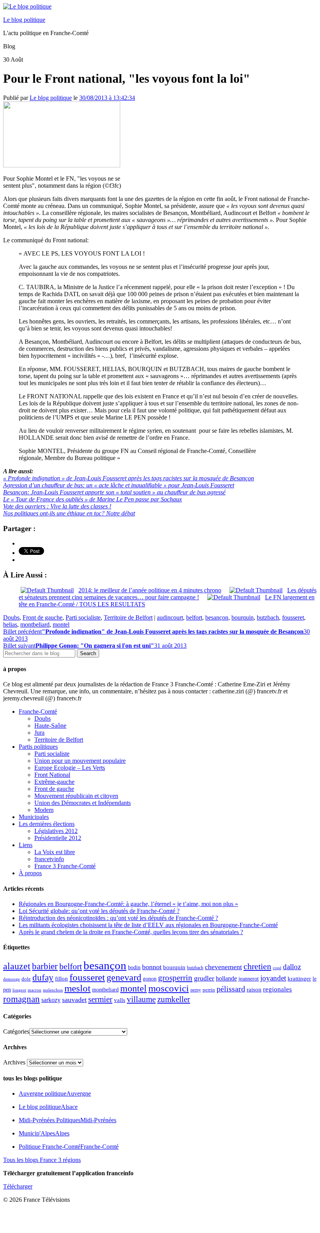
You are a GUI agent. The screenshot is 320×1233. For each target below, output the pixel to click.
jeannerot (248, 978)
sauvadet (74, 1000)
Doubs (11, 617)
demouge (11, 979)
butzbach (268, 617)
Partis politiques (38, 746)
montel (61, 624)
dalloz (292, 967)
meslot (77, 988)
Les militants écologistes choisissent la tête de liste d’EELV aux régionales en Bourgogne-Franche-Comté (148, 925)
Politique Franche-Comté (69, 1146)
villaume (141, 999)
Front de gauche (42, 617)
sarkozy (50, 1000)
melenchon (53, 990)
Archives (14, 1062)
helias (10, 624)
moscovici (168, 988)
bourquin (242, 617)
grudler (204, 978)
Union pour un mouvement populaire (80, 760)
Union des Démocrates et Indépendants (82, 802)
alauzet (16, 966)
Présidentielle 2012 (57, 838)
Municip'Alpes (44, 1133)
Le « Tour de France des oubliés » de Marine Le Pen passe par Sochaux (92, 499)
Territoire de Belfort (128, 617)
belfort (194, 617)
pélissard (231, 988)
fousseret (293, 617)
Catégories (16, 1031)
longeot (19, 990)
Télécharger (17, 1186)
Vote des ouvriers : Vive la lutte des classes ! (57, 506)
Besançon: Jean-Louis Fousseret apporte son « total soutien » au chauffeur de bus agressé (114, 492)
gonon (149, 979)
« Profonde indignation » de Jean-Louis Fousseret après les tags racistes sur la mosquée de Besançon (128, 478)
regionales (277, 989)
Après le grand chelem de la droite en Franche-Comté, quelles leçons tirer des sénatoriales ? (131, 932)
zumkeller (173, 999)
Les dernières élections (47, 824)
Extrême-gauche (54, 781)
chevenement (223, 967)
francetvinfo (49, 859)
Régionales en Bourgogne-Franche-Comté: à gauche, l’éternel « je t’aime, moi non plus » (128, 904)
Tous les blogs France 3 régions (42, 1160)
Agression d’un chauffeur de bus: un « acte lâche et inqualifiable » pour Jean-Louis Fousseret (118, 485)
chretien (257, 966)
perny (195, 990)
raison (254, 989)
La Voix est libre (54, 852)
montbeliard (35, 624)
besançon (216, 617)
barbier (45, 966)
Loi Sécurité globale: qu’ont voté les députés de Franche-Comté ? (99, 911)
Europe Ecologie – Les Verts (69, 767)
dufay (42, 977)
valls (119, 1000)
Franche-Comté (38, 711)
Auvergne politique (55, 1093)
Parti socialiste (83, 617)
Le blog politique (24, 19)
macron (34, 990)
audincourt (170, 617)
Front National (52, 774)
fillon (61, 978)
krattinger (299, 978)
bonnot (152, 967)
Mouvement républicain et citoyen (76, 795)
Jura (39, 732)
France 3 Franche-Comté (65, 866)
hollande (226, 978)
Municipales (34, 817)
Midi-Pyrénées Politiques (67, 1120)
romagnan (21, 999)
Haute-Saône (50, 725)
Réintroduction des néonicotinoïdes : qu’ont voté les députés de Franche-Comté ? (118, 918)
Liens (25, 845)
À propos (30, 873)
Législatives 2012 (56, 831)
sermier (100, 999)
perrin (209, 990)
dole (26, 979)
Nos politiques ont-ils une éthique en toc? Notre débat (69, 513)
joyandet (273, 978)
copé (277, 968)
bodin (134, 967)
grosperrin (175, 977)
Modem (43, 810)
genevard (124, 977)
